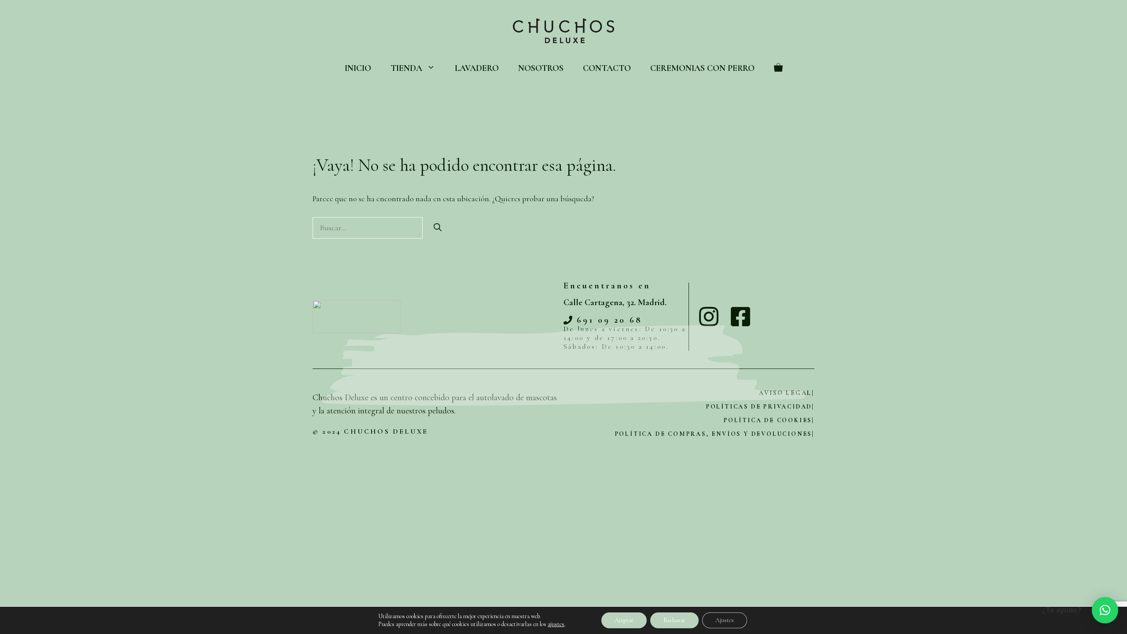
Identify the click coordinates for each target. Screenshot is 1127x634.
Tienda (406, 68)
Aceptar (624, 620)
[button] (1105, 610)
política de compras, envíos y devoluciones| (714, 434)
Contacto (607, 68)
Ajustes (724, 620)
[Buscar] (437, 228)
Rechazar (674, 620)
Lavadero (477, 68)
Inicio (358, 68)
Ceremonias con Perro (702, 68)
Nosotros (541, 68)
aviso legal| (786, 393)
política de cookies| (769, 420)
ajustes (556, 624)
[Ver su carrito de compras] (778, 68)
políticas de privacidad (759, 406)
